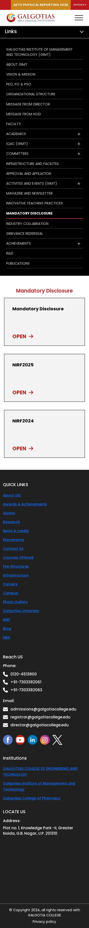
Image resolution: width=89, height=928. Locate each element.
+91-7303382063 (26, 689)
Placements (13, 539)
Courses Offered (18, 557)
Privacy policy (44, 921)
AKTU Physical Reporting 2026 (40, 4)
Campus (10, 593)
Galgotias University (21, 610)
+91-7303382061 (25, 682)
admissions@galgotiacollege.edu (43, 709)
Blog (7, 628)
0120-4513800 (23, 674)
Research (11, 521)
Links (11, 31)
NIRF (6, 619)
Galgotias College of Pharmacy (31, 798)
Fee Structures (16, 566)
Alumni (9, 513)
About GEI (12, 495)
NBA (6, 637)
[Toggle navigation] (79, 17)
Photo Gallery (15, 601)
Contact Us (13, 548)
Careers (10, 584)
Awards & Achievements (25, 504)
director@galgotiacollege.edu (39, 725)
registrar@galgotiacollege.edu (40, 717)
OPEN (19, 336)
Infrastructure (15, 575)
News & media (16, 530)
